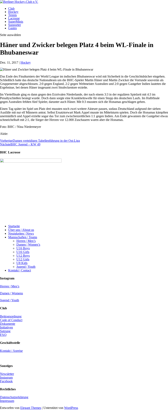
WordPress (71, 408)
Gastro (12, 28)
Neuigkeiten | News (21, 233)
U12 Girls (22, 259)
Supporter (14, 25)
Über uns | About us (21, 230)
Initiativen (6, 327)
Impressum (7, 401)
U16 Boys (23, 248)
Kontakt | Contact (19, 270)
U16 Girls (22, 252)
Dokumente (7, 323)
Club (11, 8)
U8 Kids (21, 263)
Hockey (13, 12)
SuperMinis (15, 21)
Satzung (5, 331)
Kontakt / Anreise (11, 350)
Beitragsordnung (11, 316)
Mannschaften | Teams (22, 237)
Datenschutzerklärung (14, 397)
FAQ (3, 334)
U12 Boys (23, 255)
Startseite (14, 226)
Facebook (6, 381)
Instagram (6, 377)
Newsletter (7, 374)
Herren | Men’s (26, 241)
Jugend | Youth (25, 266)
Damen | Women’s (28, 244)
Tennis (12, 15)
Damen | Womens (11, 293)
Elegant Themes (30, 408)
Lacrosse (14, 18)
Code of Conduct (11, 320)
